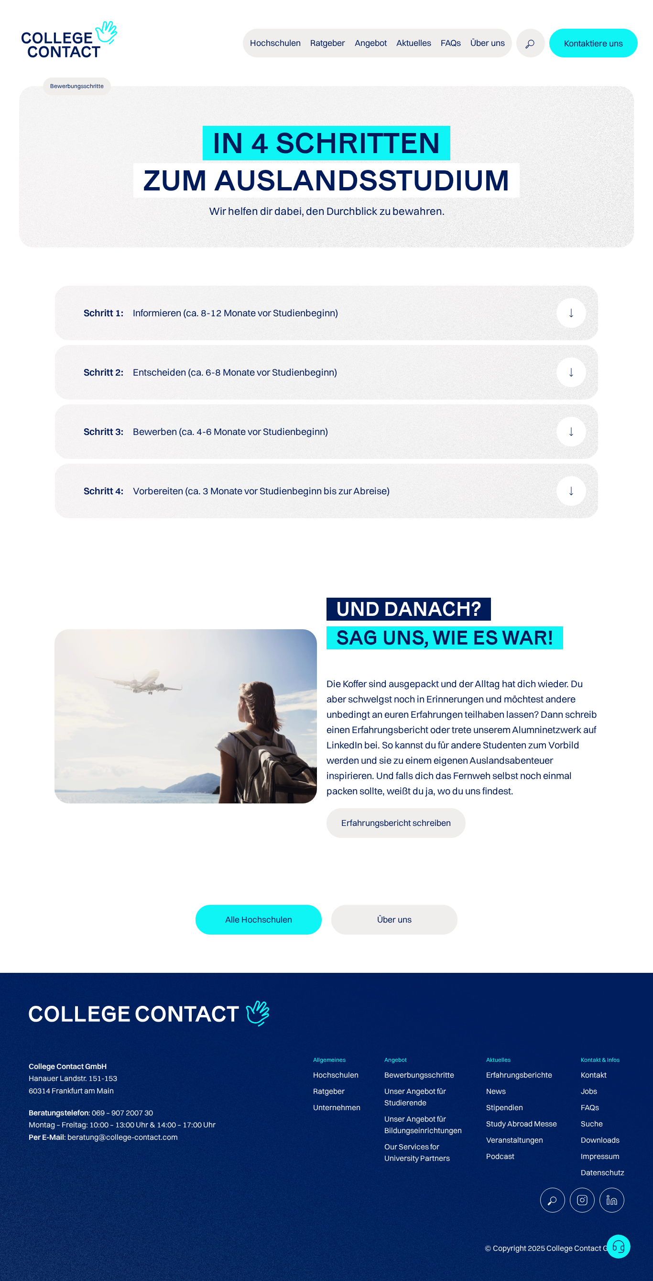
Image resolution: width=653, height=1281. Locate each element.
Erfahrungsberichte (519, 1075)
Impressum (600, 1156)
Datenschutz (602, 1172)
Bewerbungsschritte (419, 1075)
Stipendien (504, 1107)
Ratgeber (329, 1091)
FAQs (451, 42)
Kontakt (594, 1075)
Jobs (589, 1091)
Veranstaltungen (514, 1140)
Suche (592, 1123)
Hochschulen (336, 1075)
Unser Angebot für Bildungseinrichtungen (423, 1124)
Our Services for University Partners (417, 1152)
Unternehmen (336, 1107)
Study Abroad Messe (521, 1123)
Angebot (371, 42)
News (496, 1091)
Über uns (487, 42)
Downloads (600, 1140)
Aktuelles (413, 42)
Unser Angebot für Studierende (415, 1096)
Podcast (500, 1156)
